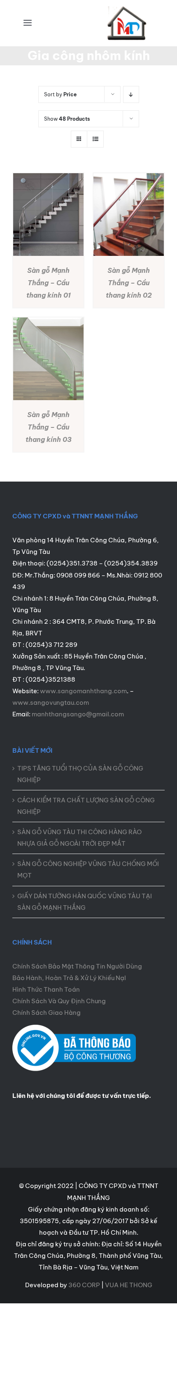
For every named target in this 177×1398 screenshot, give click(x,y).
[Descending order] (131, 94)
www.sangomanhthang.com (83, 691)
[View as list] (95, 139)
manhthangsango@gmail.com (78, 714)
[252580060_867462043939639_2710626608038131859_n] (74, 1028)
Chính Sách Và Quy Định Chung (59, 1001)
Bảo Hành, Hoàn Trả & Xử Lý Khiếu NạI (69, 978)
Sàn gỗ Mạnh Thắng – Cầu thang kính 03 (49, 427)
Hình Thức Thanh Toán (46, 989)
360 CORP (84, 1285)
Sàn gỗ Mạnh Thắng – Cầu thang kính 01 (48, 282)
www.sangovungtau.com (50, 702)
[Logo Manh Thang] (127, 9)
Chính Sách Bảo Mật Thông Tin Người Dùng (77, 966)
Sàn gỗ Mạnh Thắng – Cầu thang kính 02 (129, 282)
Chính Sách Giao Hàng (46, 1012)
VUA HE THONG (128, 1285)
